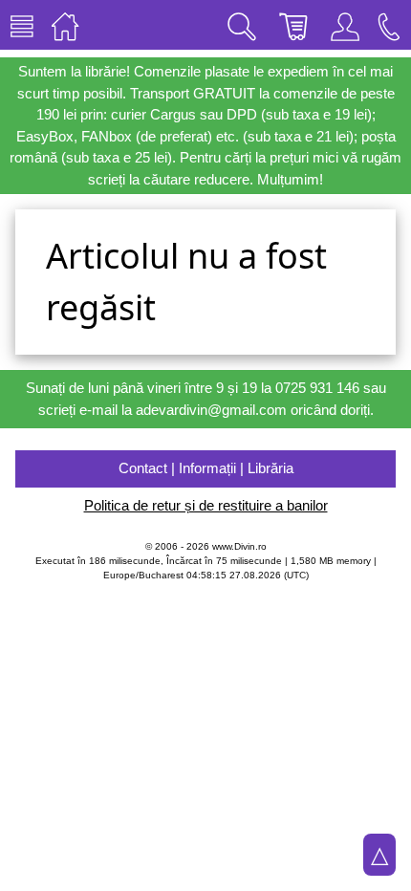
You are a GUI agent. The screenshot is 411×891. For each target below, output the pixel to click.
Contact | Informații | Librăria (206, 468)
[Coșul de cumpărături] (293, 25)
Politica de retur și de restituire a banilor (206, 505)
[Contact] (389, 25)
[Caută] (242, 25)
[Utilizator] (345, 25)
